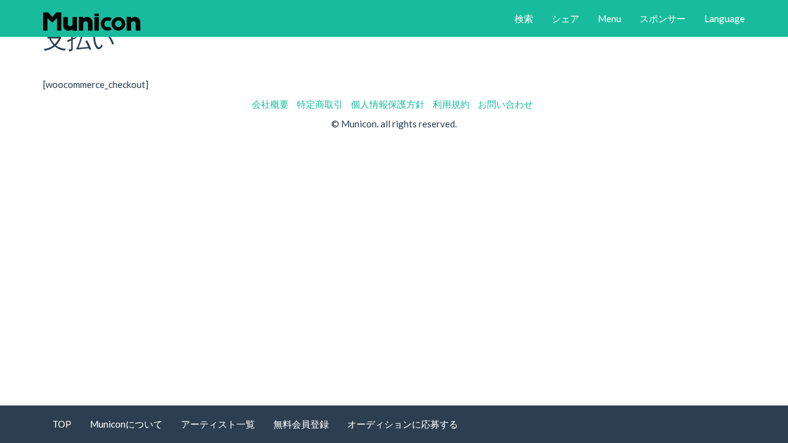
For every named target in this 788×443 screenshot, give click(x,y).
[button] (523, 18)
